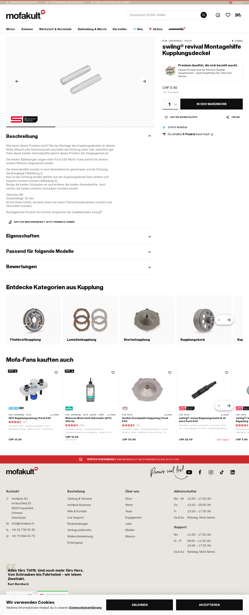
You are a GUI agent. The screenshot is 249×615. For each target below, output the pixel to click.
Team (128, 511)
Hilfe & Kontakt (77, 511)
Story (128, 499)
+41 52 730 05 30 (23, 530)
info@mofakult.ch (23, 524)
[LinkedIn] (233, 472)
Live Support (75, 518)
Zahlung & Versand (79, 499)
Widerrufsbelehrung (80, 536)
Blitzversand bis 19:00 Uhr (66, 2)
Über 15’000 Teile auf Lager (112, 2)
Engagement (133, 518)
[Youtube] (189, 472)
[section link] (177, 30)
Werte (129, 505)
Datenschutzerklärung (85, 607)
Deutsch (238, 2)
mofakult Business (79, 505)
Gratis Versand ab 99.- (24, 2)
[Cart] (238, 15)
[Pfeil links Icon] (17, 81)
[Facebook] (200, 472)
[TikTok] (222, 472)
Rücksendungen (77, 524)
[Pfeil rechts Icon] (144, 81)
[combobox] (170, 104)
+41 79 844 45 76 (23, 536)
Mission (130, 536)
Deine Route (19, 517)
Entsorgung (74, 543)
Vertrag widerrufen (79, 530)
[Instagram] (211, 472)
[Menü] (34, 593)
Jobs (128, 524)
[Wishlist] (228, 15)
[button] (80, 136)
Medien (130, 530)
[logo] (26, 14)
